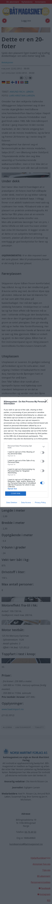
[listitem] (26, 446)
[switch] (42, 452)
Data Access (26, 502)
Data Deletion (11, 502)
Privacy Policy (40, 502)
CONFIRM (15, 493)
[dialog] (26, 452)
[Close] (47, 401)
